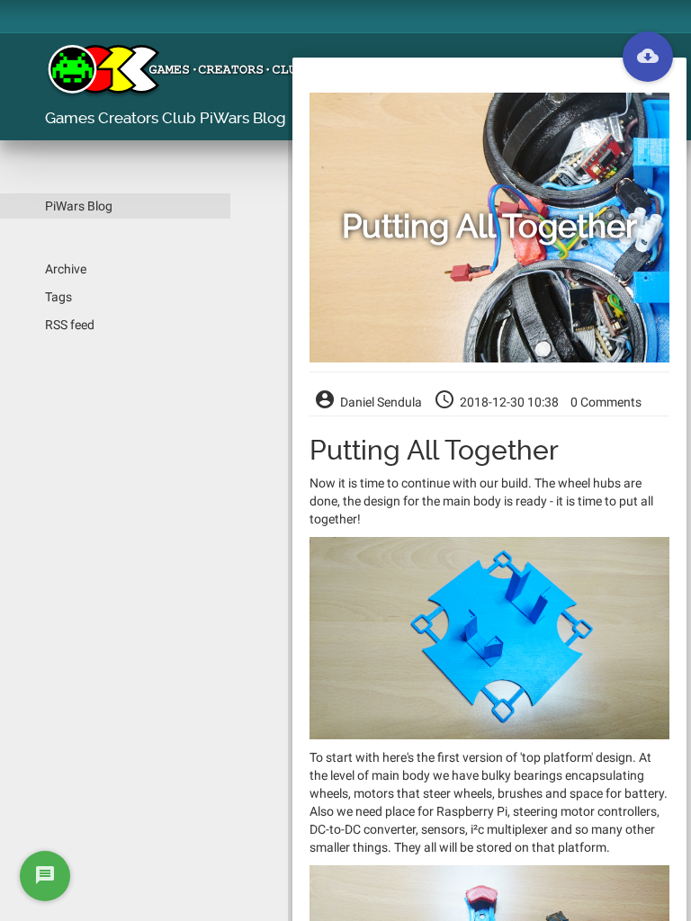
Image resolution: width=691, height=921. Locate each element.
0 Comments (606, 402)
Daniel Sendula (381, 402)
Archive (65, 269)
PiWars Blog (78, 206)
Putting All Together (489, 228)
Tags (58, 297)
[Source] (648, 56)
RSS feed (69, 324)
